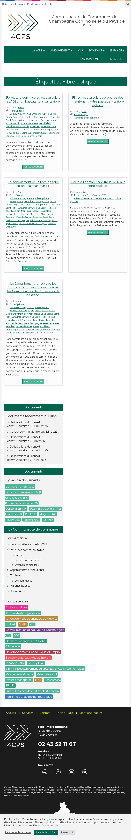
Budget (10, 624)
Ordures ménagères (18, 680)
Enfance (116, 50)
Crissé (53, 114)
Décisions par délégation (21, 503)
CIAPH (23, 624)
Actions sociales (16, 607)
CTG (7, 635)
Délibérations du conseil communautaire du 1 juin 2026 (26, 439)
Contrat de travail (16, 497)
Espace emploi (14, 663)
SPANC (10, 685)
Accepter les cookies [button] (46, 832)
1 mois (21, 107)
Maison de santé (47, 674)
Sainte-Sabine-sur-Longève (33, 223)
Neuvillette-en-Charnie (17, 126)
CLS (80, 50)
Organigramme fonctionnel (27, 570)
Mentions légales (90, 713)
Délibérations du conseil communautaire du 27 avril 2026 (27, 448)
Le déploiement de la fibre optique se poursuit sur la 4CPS (33, 184)
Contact (45, 713)
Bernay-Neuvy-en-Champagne (25, 114)
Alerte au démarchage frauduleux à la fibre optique (97, 184)
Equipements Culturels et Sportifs (28, 657)
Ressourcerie (53, 680)
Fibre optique (17, 111)
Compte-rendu (20, 486)
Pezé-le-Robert (48, 126)
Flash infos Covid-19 (46, 508)
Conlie (45, 114)
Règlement (31, 519)
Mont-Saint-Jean (29, 123)
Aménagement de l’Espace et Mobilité (31, 618)
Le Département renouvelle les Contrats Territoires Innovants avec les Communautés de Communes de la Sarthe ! (33, 289)
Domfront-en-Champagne (33, 117)
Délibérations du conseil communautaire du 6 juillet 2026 (27, 424)
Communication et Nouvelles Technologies (35, 630)
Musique (116, 59)
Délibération (16, 508)
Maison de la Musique (19, 674)
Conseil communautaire (23, 492)
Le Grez (42, 120)
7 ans (20, 301)
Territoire (15, 575)
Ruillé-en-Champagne (41, 129)
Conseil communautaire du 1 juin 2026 (33, 431)
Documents (17, 591)
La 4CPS (37, 50)
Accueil (11, 713)
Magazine (48, 514)
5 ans (20, 192)
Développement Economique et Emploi (94, 198)
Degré (16, 117)
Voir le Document (33, 167)
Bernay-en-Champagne (22, 310)
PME (104, 195)
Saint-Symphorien (31, 133)
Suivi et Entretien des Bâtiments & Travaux (32, 691)
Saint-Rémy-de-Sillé (40, 220)
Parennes (35, 126)
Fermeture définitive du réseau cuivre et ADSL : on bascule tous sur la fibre (33, 99)
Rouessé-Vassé (13, 129)
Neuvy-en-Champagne (42, 214)
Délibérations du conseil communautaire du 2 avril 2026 (26, 457)
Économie (96, 50)
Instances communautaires (27, 550)
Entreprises (80, 195)
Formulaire (13, 514)
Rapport (12, 519)
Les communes (23, 580)
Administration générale (86, 117)
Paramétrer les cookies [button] (18, 832)
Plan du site (65, 713)
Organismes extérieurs (27, 565)
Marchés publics (20, 585)
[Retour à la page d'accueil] (23, 26)
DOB (16, 635)
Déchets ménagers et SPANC (26, 641)
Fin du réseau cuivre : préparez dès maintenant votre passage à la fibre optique (98, 101)
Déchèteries (12, 646)
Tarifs (48, 519)
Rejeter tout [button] (67, 832)
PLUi (38, 680)
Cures (9, 117)
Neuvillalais (45, 123)
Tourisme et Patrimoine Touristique (29, 697)
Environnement (92, 59)
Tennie (38, 136)
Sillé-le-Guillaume (25, 136)
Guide (30, 514)
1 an (84, 111)
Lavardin (32, 120)
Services (27, 713)
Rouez (25, 129)
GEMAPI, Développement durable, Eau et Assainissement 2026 (45, 668)
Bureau (19, 555)
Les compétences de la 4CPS (28, 544)
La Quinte (22, 120)
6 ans (85, 192)
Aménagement (60, 50)
